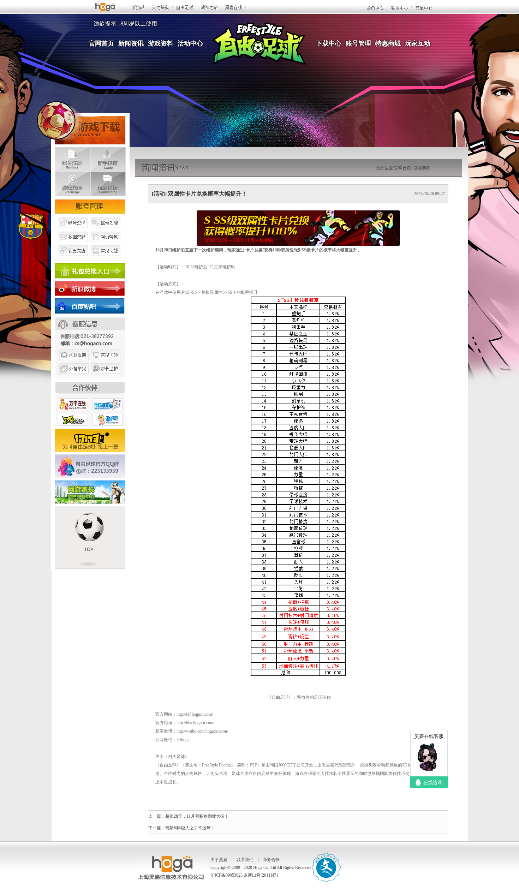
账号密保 (73, 230)
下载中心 (328, 43)
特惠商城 (388, 43)
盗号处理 (105, 230)
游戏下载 (81, 121)
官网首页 (101, 43)
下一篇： (156, 827)
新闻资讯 (131, 43)
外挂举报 (73, 377)
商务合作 (271, 859)
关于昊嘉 (218, 859)
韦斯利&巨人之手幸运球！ (190, 827)
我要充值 (73, 259)
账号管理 (358, 43)
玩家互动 (417, 43)
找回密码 (73, 245)
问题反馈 (73, 363)
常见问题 (105, 259)
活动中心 (190, 43)
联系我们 (245, 859)
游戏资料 (160, 43)
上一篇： (156, 816)
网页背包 (105, 245)
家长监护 (105, 377)
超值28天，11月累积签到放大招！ (197, 816)
